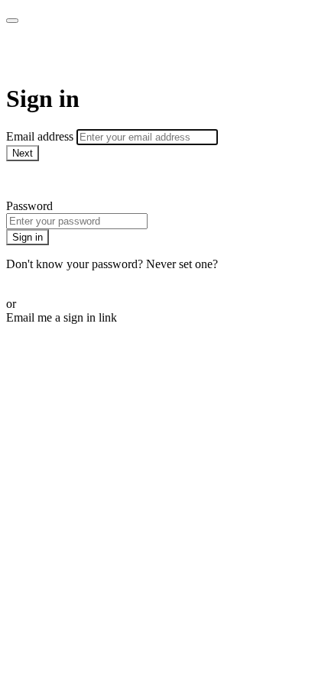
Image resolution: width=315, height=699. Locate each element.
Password (29, 205)
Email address (41, 136)
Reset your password (56, 277)
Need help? (33, 179)
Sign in (27, 237)
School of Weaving (102, 53)
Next (22, 153)
